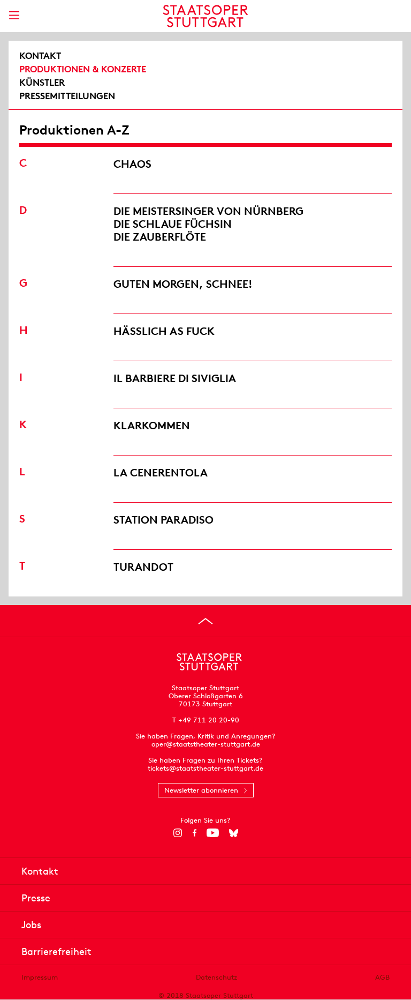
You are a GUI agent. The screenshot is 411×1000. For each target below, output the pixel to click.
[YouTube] (213, 833)
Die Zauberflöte (159, 236)
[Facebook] (194, 833)
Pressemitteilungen (67, 96)
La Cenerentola (160, 472)
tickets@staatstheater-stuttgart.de (205, 768)
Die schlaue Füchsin (172, 223)
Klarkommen (151, 425)
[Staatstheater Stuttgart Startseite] (205, 16)
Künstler (42, 82)
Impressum (39, 977)
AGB (382, 977)
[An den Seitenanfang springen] (205, 621)
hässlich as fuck (164, 331)
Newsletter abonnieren (201, 790)
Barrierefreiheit (56, 951)
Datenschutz (216, 977)
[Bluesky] (233, 833)
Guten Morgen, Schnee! (183, 283)
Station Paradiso (163, 519)
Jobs (31, 925)
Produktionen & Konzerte (82, 69)
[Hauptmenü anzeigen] (14, 15)
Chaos (132, 163)
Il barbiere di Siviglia (174, 378)
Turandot (143, 566)
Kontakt (40, 56)
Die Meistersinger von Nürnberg (208, 211)
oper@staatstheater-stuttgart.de (205, 744)
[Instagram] (177, 833)
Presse (35, 898)
